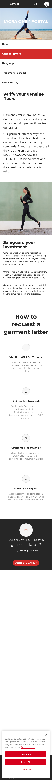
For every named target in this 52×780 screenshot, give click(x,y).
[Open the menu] (5, 4)
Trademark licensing (14, 73)
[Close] (46, 735)
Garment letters (11, 53)
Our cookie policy (28, 747)
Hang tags (8, 63)
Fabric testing (10, 82)
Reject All (26, 762)
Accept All (26, 754)
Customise (26, 769)
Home (5, 44)
